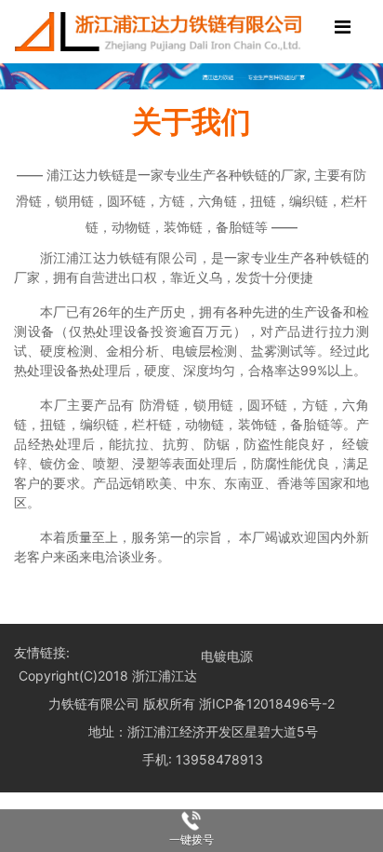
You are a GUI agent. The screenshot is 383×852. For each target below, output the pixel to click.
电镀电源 (227, 656)
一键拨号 (191, 839)
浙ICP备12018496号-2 (267, 703)
